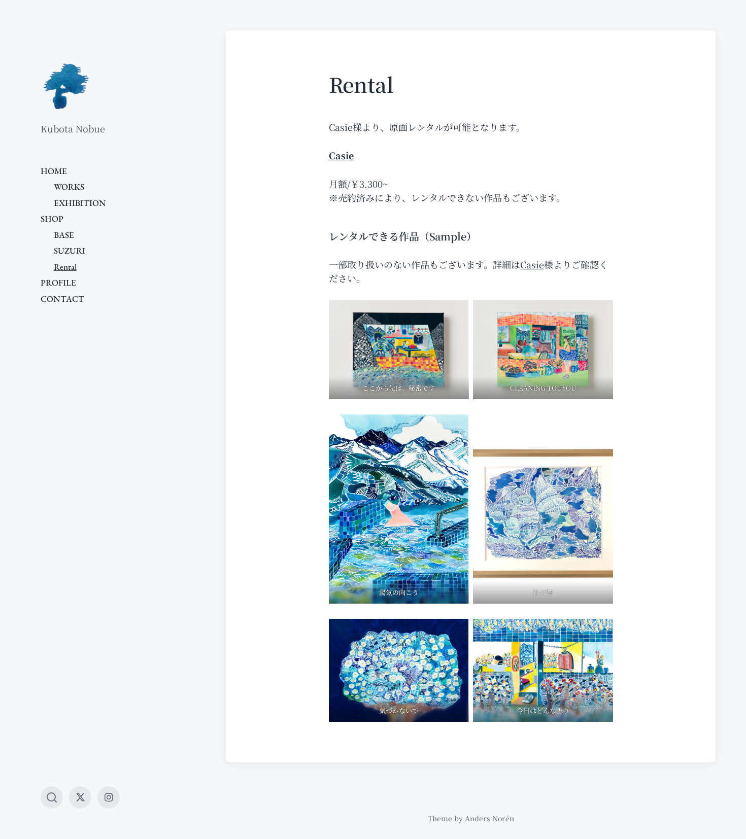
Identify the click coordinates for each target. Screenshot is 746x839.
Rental (65, 266)
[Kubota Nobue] (66, 86)
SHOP (52, 218)
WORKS (69, 186)
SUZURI (69, 250)
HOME (54, 171)
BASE (64, 234)
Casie (532, 264)
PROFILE (58, 282)
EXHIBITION (80, 202)
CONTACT (62, 298)
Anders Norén (489, 818)
